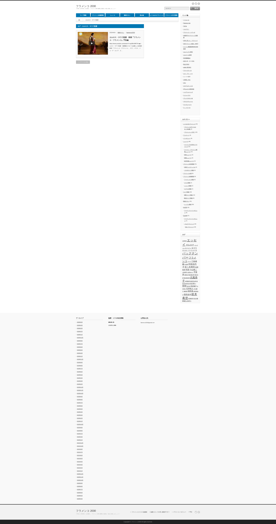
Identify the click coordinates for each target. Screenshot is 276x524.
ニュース (112, 15)
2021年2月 (80, 467)
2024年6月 (80, 371)
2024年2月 (80, 384)
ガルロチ (190, 245)
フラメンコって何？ (189, 132)
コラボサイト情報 (189, 170)
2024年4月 (80, 378)
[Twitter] (196, 512)
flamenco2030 (130, 32)
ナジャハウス (186, 95)
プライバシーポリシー (179, 512)
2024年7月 (80, 368)
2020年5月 (80, 495)
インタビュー (186, 138)
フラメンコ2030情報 (171, 15)
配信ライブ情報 (188, 198)
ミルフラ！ (186, 29)
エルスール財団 (187, 55)
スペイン (188, 248)
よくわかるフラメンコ (156, 15)
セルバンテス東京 (188, 52)
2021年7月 (80, 452)
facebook (199, 3)
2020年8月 (80, 486)
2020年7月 (80, 489)
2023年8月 (80, 399)
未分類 (185, 207)
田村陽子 (194, 286)
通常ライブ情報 (188, 195)
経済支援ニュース (189, 161)
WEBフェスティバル (189, 167)
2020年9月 (80, 483)
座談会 (186, 274)
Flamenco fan (186, 23)
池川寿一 (193, 283)
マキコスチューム (188, 101)
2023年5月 (80, 409)
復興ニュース (187, 158)
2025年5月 (80, 350)
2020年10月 (80, 480)
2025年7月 (80, 344)
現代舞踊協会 (186, 58)
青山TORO (186, 64)
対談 (187, 270)
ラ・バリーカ (186, 107)
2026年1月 (80, 334)
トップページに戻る (83, 62)
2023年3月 (80, 415)
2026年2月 (80, 331)
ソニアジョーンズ (188, 92)
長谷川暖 (195, 298)
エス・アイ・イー (188, 73)
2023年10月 (80, 393)
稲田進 (190, 291)
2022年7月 (80, 433)
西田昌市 (187, 295)
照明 (184, 286)
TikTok (185, 26)
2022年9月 (80, 427)
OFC (184, 83)
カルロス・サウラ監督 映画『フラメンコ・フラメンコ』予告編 (125, 38)
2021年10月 (80, 446)
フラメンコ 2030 (86, 6)
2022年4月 (80, 436)
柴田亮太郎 (193, 281)
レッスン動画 (187, 204)
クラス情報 (187, 182)
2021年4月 (80, 461)
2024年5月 (80, 374)
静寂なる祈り (186, 301)
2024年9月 (80, 362)
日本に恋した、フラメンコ (190, 40)
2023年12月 (80, 387)
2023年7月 (80, 402)
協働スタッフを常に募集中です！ (160, 512)
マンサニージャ (187, 104)
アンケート (186, 135)
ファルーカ (186, 20)
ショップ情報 (187, 185)
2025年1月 (80, 356)
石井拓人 (190, 289)
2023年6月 (80, 405)
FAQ (191, 512)
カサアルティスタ (188, 86)
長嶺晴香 (190, 298)
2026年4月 (80, 325)
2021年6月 (80, 455)
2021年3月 (80, 464)
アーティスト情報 (189, 179)
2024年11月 (80, 359)
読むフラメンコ (189, 227)
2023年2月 (80, 418)
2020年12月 (80, 474)
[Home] (79, 20)
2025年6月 (80, 347)
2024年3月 (80, 381)
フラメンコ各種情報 (98, 15)
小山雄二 (193, 270)
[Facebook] (199, 512)
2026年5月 (80, 322)
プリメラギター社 (188, 98)
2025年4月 (80, 353)
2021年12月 (80, 443)
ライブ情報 (83, 15)
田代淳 (188, 286)
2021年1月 (80, 471)
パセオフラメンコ (189, 224)
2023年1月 (80, 421)
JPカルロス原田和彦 (188, 89)
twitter (196, 3)
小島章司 (184, 272)
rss (193, 3)
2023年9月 (80, 396)
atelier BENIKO (187, 67)
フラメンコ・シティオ (189, 32)
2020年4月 (80, 498)
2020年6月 (80, 492)
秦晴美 (185, 291)
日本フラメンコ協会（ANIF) (190, 43)
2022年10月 (80, 424)
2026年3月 (80, 328)
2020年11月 (80, 477)
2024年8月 (80, 365)
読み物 (142, 15)
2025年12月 (80, 337)
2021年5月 (80, 458)
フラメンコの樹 (187, 173)
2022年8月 (80, 430)
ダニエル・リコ (186, 250)
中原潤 (186, 264)
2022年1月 (80, 440)
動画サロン (127, 15)
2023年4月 (80, 412)
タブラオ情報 (187, 189)
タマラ (194, 248)
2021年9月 (80, 449)
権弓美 (188, 283)
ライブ (189, 261)
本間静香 (187, 281)
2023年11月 (80, 390)
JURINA (184, 241)
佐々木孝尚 (190, 267)
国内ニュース (187, 154)
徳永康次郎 (187, 278)
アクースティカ (187, 70)
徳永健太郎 (191, 274)
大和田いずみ (186, 79)
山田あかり (190, 272)
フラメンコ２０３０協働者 (139, 512)
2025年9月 (80, 340)
